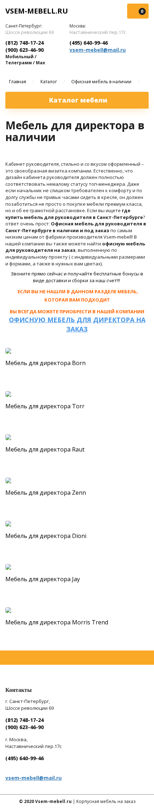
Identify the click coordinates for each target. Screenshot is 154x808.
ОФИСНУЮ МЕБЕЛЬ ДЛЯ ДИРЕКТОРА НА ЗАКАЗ (77, 324)
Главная (17, 82)
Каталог (48, 82)
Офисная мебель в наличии (101, 82)
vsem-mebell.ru (36, 11)
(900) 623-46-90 (24, 49)
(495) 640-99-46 (88, 42)
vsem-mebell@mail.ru (97, 49)
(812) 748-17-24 (24, 42)
